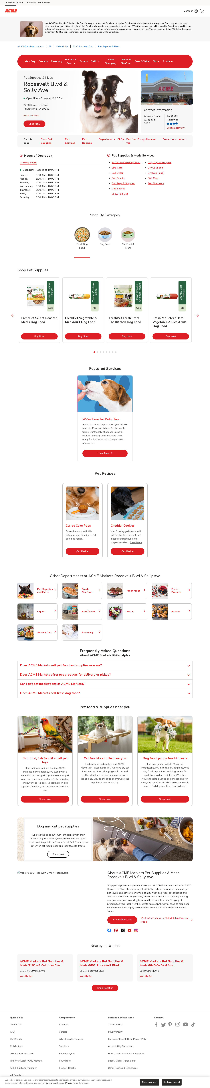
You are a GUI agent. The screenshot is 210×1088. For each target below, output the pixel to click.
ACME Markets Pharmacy (23, 1068)
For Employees (67, 1053)
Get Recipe (87, 551)
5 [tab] (106, 352)
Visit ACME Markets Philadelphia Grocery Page (167, 919)
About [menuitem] (182, 139)
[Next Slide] (197, 315)
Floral (135, 611)
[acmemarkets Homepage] (11, 11)
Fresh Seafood (90, 591)
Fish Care (153, 178)
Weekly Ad (26, 976)
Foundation (65, 1060)
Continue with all (171, 1082)
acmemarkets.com (125, 919)
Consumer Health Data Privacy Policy (128, 1039)
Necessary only (149, 1082)
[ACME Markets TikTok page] (193, 1026)
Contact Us (16, 1024)
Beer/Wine (90, 611)
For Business (44, 2)
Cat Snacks (118, 178)
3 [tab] (100, 352)
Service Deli (45, 632)
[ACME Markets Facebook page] (157, 1026)
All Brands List (18, 1075)
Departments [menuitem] (107, 139)
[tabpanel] (39, 310)
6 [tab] (109, 352)
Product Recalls (67, 1068)
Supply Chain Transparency (122, 1060)
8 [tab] (116, 352)
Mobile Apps (16, 1046)
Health (20, 2)
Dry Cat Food (155, 167)
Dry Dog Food (155, 173)
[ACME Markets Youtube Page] (185, 1026)
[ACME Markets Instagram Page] (178, 1026)
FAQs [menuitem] (120, 139)
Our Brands (16, 1039)
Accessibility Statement (121, 1046)
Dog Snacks (118, 188)
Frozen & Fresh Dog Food (126, 162)
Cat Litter (117, 173)
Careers (63, 1031)
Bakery (180, 611)
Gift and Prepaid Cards (22, 1053)
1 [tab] (94, 352)
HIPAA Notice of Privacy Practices (126, 1053)
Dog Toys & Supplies (159, 162)
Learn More (112, 453)
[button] (190, 10)
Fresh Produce (180, 591)
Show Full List (120, 194)
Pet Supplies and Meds (45, 591)
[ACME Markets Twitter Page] (163, 1026)
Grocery (10, 2)
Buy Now (46, 336)
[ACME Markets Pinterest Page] (171, 1026)
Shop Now (34, 124)
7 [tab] (112, 352)
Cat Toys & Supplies (123, 183)
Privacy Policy (115, 1031)
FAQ (12, 1031)
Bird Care (117, 167)
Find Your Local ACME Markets (26, 1060)
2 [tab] (97, 352)
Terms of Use (115, 1024)
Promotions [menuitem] (169, 139)
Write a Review (176, 128)
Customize (51, 1083)
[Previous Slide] (13, 315)
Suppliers (64, 1046)
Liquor (45, 611)
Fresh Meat (135, 591)
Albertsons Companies (71, 1039)
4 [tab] (103, 352)
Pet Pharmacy (156, 183)
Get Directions (31, 115)
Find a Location (107, 988)
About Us (64, 1024)
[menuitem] (29, 61)
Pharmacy (31, 2)
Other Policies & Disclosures (123, 1068)
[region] (105, 1082)
